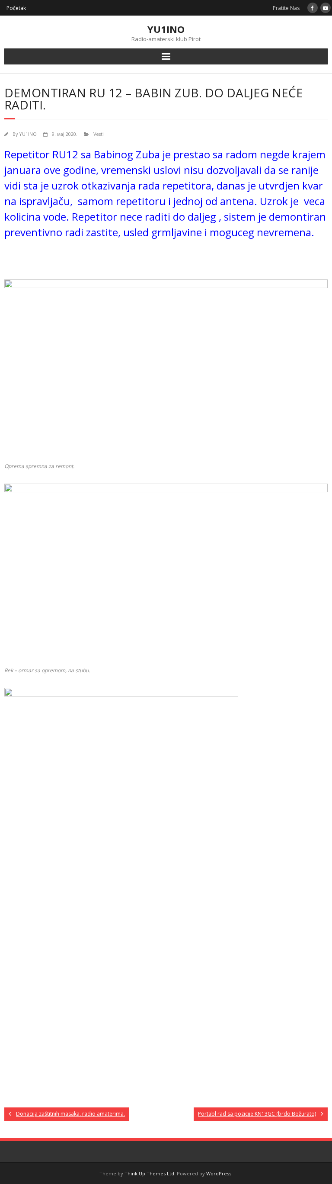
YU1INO (28, 134)
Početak (16, 8)
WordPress (218, 1173)
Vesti (98, 134)
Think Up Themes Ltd (149, 1173)
